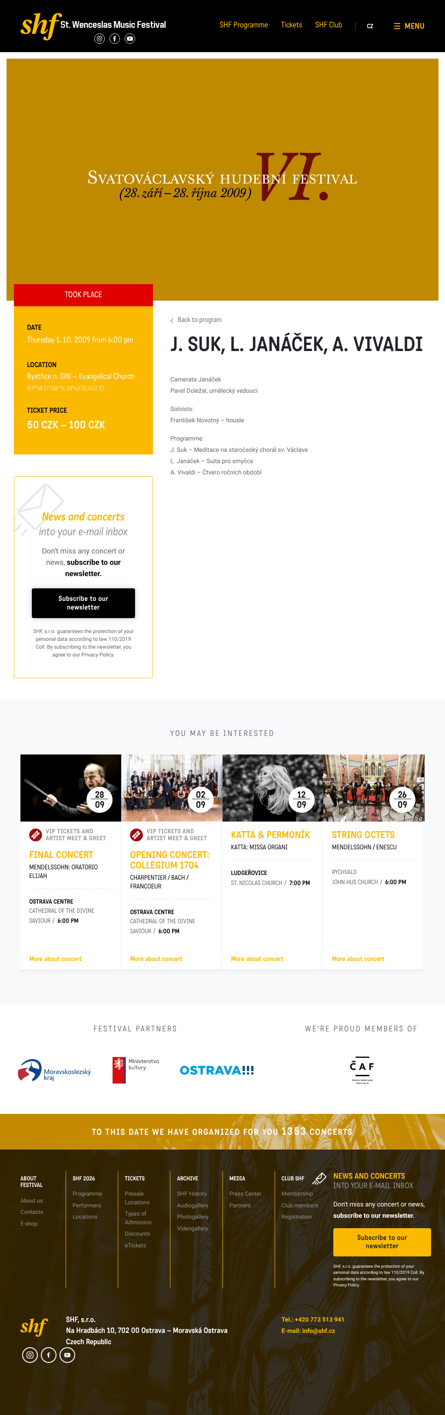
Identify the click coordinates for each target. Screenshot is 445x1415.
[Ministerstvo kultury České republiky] (135, 1070)
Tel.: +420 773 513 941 (313, 1319)
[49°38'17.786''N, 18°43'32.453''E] (65, 389)
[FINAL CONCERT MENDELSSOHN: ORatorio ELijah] (70, 788)
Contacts (25, 6)
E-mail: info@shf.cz (308, 1331)
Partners (302, 6)
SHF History (192, 1194)
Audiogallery (237, 6)
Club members (300, 1206)
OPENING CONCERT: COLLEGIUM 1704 (169, 870)
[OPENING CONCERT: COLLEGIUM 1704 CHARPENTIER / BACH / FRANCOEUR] (171, 788)
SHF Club (328, 26)
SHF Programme (244, 26)
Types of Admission (176, 6)
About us (31, 1201)
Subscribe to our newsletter (84, 603)
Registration (376, 22)
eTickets (135, 1246)
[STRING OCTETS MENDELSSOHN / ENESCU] (373, 788)
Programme (87, 1194)
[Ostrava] (217, 1070)
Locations (85, 1217)
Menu (415, 26)
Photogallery (193, 1217)
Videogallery (237, 38)
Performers (96, 6)
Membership (297, 1194)
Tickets (291, 26)
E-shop (29, 1224)
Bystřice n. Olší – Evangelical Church (80, 377)
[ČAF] (362, 1070)
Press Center (245, 1194)
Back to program (200, 320)
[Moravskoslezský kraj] (54, 1070)
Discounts (137, 1234)
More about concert (55, 959)
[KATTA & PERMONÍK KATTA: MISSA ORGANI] (272, 788)
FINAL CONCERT (63, 865)
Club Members (379, 6)
